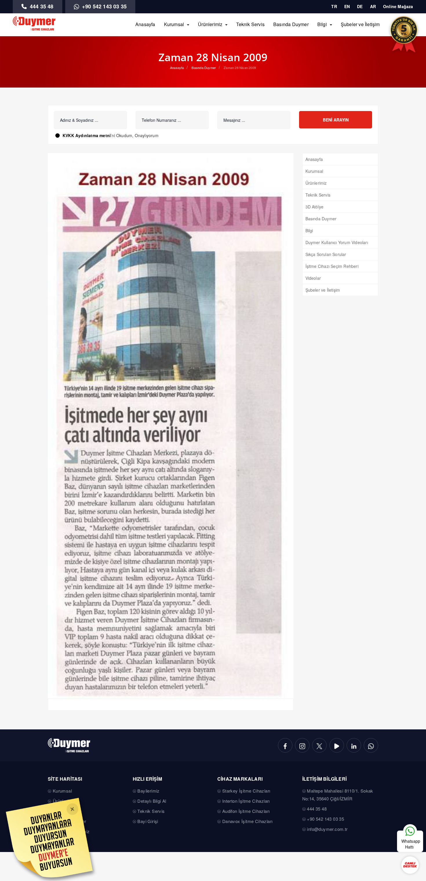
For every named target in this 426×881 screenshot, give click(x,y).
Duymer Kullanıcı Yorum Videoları (336, 242)
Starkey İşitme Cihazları (246, 791)
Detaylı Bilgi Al (151, 801)
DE (360, 6)
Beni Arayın (336, 120)
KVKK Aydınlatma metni (87, 135)
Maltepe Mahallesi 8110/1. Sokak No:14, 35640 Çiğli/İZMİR (337, 795)
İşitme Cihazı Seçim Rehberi (331, 266)
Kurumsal (174, 24)
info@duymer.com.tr (327, 829)
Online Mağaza (398, 6)
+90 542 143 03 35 (104, 6)
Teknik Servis (250, 24)
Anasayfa (145, 24)
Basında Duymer (291, 24)
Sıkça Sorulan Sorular (325, 254)
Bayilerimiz (148, 791)
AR (373, 6)
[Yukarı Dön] (410, 813)
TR (334, 6)
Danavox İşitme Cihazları (247, 821)
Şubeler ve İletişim (360, 24)
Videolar (313, 278)
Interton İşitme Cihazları (246, 801)
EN (347, 6)
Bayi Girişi (147, 821)
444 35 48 (41, 6)
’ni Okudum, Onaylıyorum (111, 135)
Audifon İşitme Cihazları (246, 811)
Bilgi (322, 24)
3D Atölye (314, 207)
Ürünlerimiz (210, 24)
